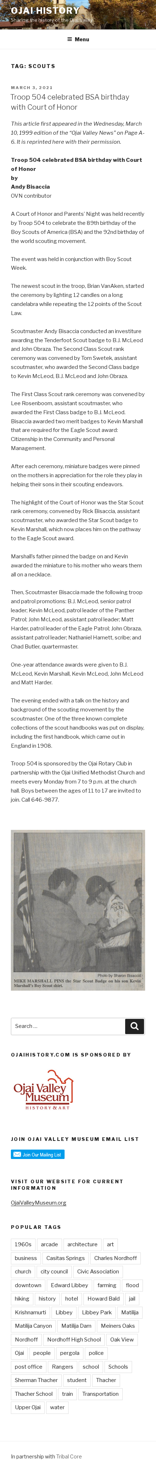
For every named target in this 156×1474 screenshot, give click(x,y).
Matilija (130, 1312)
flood (132, 1285)
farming (107, 1285)
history (47, 1298)
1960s (23, 1244)
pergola (69, 1353)
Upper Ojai (28, 1407)
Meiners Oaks (118, 1326)
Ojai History (45, 10)
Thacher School (34, 1394)
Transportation (100, 1394)
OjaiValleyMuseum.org (38, 1203)
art (110, 1244)
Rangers (62, 1367)
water (57, 1407)
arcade (49, 1244)
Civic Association (98, 1271)
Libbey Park (97, 1312)
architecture (82, 1244)
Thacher (106, 1380)
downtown (28, 1285)
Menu (82, 39)
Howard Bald (103, 1298)
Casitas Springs (65, 1258)
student (77, 1380)
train (67, 1394)
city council (54, 1271)
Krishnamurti (30, 1312)
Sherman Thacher (36, 1380)
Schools (118, 1367)
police (96, 1353)
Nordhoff (26, 1339)
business (26, 1258)
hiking (22, 1298)
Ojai (19, 1353)
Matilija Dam (76, 1326)
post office (28, 1367)
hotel (71, 1298)
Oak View (122, 1339)
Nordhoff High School (74, 1339)
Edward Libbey (69, 1285)
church (23, 1271)
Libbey (64, 1312)
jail (132, 1298)
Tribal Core (69, 1456)
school (91, 1367)
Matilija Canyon (33, 1326)
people (42, 1353)
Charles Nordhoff (115, 1258)
